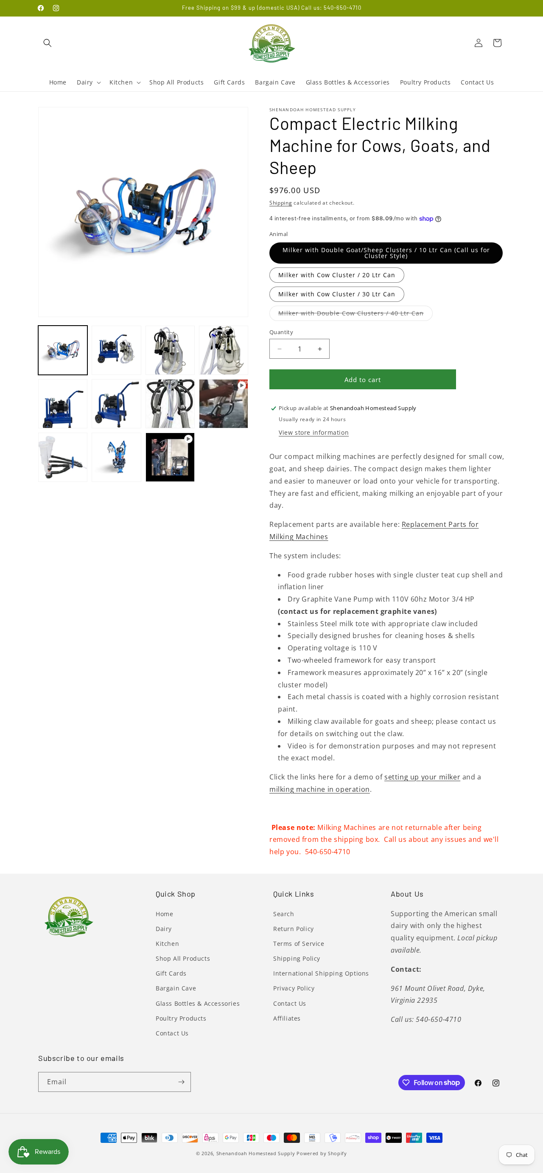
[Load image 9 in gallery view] (62, 457)
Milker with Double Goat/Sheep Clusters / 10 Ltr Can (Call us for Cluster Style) (386, 253)
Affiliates (287, 1018)
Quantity (281, 332)
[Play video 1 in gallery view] (223, 403)
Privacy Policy (293, 988)
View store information (314, 432)
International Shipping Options (321, 973)
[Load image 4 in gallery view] (223, 350)
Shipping (280, 202)
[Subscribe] (181, 1082)
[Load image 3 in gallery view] (170, 350)
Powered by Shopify (322, 1153)
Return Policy (293, 929)
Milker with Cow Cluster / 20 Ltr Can (336, 275)
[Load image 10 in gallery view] (116, 457)
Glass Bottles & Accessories (198, 1003)
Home (164, 914)
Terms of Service (299, 944)
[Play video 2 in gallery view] (170, 457)
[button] (47, 43)
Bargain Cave (176, 988)
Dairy (164, 929)
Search (283, 914)
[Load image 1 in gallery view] (62, 350)
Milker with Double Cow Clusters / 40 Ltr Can (355, 315)
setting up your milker (422, 777)
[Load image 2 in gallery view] (116, 350)
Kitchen (167, 944)
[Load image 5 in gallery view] (62, 403)
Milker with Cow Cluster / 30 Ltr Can (336, 294)
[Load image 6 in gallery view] (116, 403)
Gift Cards (171, 973)
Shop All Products (183, 958)
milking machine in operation (319, 789)
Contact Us (172, 1033)
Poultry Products (181, 1018)
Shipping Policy (296, 958)
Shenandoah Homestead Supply (255, 1153)
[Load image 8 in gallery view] (170, 403)
